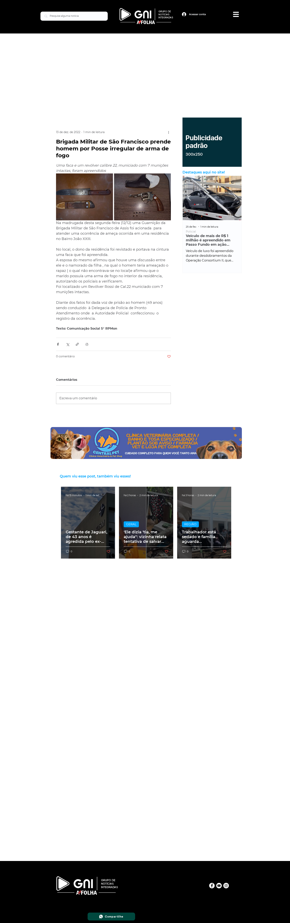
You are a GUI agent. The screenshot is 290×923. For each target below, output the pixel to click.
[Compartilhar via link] (77, 344)
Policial (192, 231)
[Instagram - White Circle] (226, 885)
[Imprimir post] (87, 344)
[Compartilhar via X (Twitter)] (67, 344)
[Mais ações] (168, 132)
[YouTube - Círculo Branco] (219, 885)
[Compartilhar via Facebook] (58, 344)
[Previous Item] (189, 198)
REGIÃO (190, 524)
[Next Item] (235, 198)
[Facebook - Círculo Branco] (212, 885)
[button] (236, 14)
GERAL (131, 524)
